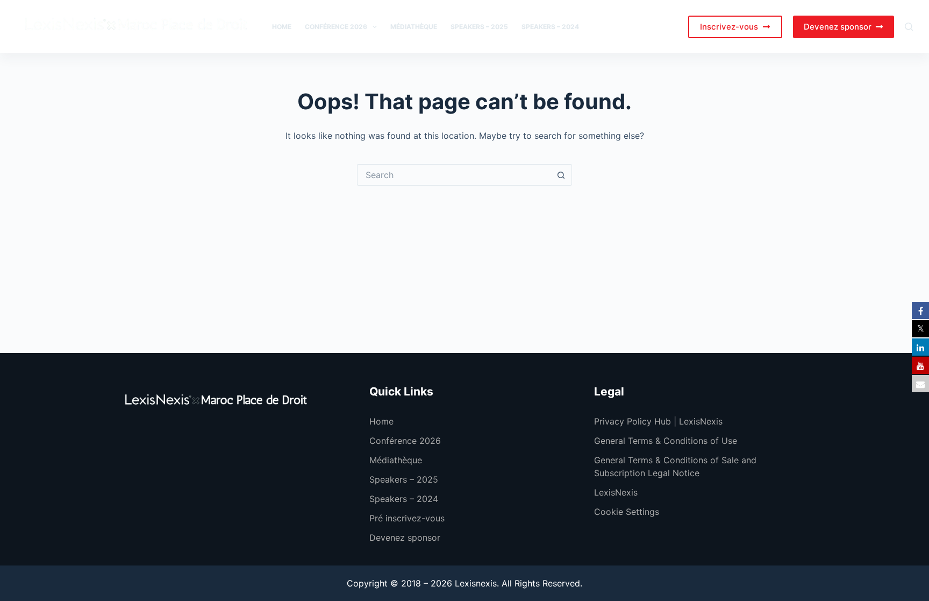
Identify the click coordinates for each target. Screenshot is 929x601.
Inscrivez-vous (729, 27)
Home (281, 27)
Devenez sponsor (837, 27)
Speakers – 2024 (550, 27)
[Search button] (561, 175)
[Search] (909, 27)
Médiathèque (413, 27)
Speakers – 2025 (479, 27)
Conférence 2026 (336, 27)
